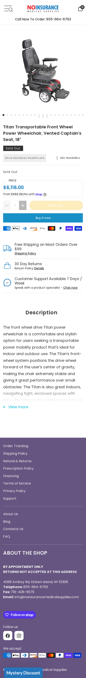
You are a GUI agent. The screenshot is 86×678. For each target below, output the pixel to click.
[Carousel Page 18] (71, 115)
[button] (23, 672)
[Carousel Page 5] (19, 115)
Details (39, 268)
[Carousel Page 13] (51, 115)
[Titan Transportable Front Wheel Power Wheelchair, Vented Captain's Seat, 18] (43, 69)
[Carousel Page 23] (43, 117)
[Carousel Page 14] (55, 115)
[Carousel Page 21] (83, 115)
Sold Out (10, 172)
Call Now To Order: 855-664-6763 (43, 19)
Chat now (70, 288)
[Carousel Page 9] (35, 115)
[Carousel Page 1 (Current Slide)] (3, 115)
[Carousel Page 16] (63, 115)
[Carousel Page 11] (43, 115)
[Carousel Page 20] (79, 115)
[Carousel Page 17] (67, 115)
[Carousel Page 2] (7, 115)
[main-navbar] (8, 8)
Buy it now (43, 218)
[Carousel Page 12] (47, 115)
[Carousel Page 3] (11, 115)
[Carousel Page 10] (39, 115)
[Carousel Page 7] (27, 115)
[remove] (6, 205)
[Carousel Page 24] (47, 117)
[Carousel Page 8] (31, 115)
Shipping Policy (25, 253)
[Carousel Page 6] (23, 115)
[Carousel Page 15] (59, 115)
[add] (23, 205)
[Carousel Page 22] (39, 117)
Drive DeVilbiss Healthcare (24, 158)
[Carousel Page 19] (75, 115)
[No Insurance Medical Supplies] (43, 8)
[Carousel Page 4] (15, 115)
